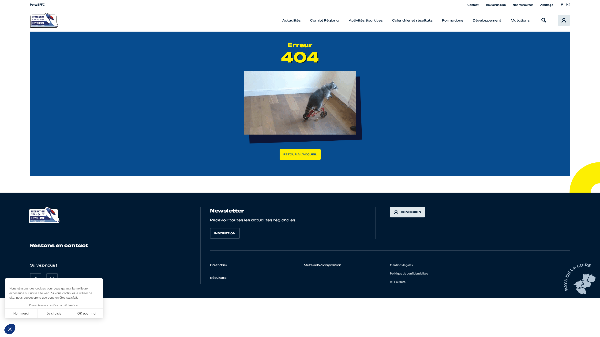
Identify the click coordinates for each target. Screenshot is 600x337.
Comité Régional (324, 20)
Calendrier (218, 265)
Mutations (520, 20)
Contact (473, 5)
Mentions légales (401, 265)
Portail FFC (37, 4)
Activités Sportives (366, 20)
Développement (487, 20)
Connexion (411, 212)
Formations (452, 20)
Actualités (291, 20)
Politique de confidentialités (409, 273)
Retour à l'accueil (300, 154)
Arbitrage (546, 5)
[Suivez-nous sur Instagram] (568, 4)
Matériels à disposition (322, 265)
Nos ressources (523, 5)
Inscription (225, 233)
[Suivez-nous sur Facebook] (562, 4)
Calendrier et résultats (412, 20)
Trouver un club (496, 5)
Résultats (218, 277)
